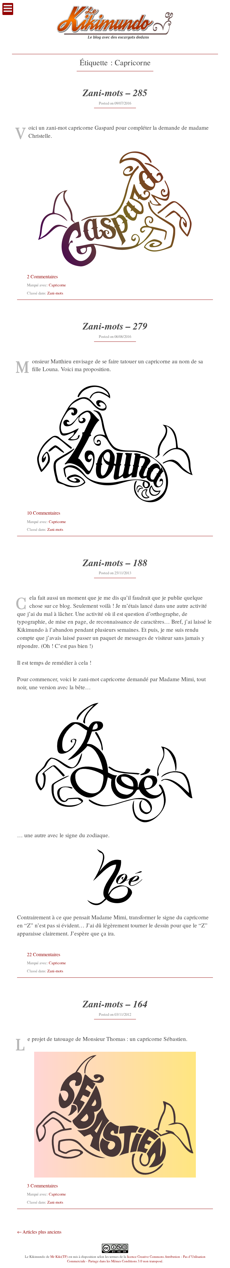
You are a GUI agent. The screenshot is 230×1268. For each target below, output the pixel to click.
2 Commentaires (42, 276)
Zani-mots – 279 (115, 326)
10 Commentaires (43, 513)
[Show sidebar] (7, 9)
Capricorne (57, 285)
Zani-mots (55, 293)
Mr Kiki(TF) (59, 1256)
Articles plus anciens (41, 1231)
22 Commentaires (43, 954)
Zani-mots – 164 (115, 1003)
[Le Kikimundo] (114, 45)
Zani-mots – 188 (115, 562)
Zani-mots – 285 (115, 92)
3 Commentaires (42, 1185)
